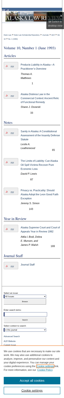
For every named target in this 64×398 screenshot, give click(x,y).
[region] (32, 371)
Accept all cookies (32, 380)
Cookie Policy (45, 370)
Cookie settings (45, 366)
